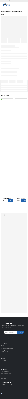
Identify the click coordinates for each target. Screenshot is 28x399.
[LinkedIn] (26, 1)
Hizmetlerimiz (3, 365)
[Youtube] (22, 1)
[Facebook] (21, 1)
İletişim (2, 361)
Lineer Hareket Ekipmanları (6, 373)
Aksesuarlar (3, 378)
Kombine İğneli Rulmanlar (7, 197)
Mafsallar (3, 377)
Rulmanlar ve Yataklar (5, 371)
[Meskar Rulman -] (6, 5)
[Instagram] (24, 1)
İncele (4, 200)
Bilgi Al (11, 200)
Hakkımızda (3, 360)
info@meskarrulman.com (6, 355)
